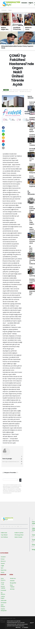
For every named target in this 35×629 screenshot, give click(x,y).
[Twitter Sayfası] (4, 526)
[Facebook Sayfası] (2, 526)
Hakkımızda (4, 532)
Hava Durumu (3, 579)
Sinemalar (3, 600)
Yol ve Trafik (2, 583)
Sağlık (2, 566)
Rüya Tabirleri (12, 586)
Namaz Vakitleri (3, 587)
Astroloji (12, 589)
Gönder (20, 480)
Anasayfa (4, 10)
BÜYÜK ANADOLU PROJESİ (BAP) (32, 200)
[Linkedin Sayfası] (13, 526)
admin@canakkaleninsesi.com (10, 461)
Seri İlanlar (3, 602)
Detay (18, 627)
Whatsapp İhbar (19, 535)
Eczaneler (3, 590)
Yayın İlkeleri (4, 535)
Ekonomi (3, 561)
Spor (2, 568)
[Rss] (16, 526)
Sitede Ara (13, 578)
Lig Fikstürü (3, 593)
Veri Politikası (4, 537)
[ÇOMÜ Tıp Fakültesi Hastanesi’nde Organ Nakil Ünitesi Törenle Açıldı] (13, 101)
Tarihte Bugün (3, 597)
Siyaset (3, 563)
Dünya (2, 559)
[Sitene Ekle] (22, 526)
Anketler (12, 580)
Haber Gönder (18, 537)
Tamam (25, 627)
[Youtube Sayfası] (10, 526)
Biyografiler (13, 583)
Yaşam (10, 10)
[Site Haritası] (19, 526)
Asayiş (2, 572)
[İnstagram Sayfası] (7, 526)
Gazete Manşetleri (4, 609)
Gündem (24, 3)
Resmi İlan (3, 570)
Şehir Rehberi (3, 605)
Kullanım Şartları (19, 532)
